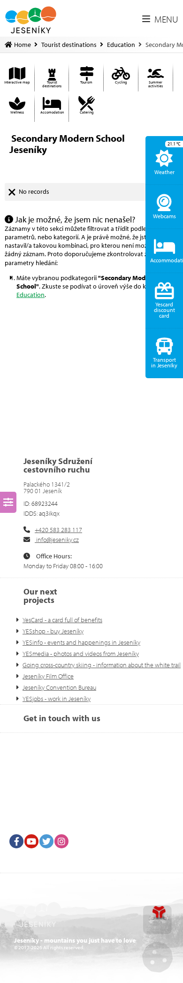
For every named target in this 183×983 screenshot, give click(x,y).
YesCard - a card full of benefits (62, 620)
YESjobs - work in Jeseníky (57, 698)
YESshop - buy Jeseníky (53, 631)
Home (31, 20)
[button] (160, 19)
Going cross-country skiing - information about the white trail (102, 665)
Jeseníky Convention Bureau (59, 687)
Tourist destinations (69, 44)
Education (121, 44)
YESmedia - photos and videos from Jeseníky (81, 653)
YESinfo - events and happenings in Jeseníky (81, 642)
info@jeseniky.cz (57, 539)
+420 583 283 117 (58, 530)
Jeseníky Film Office (48, 676)
